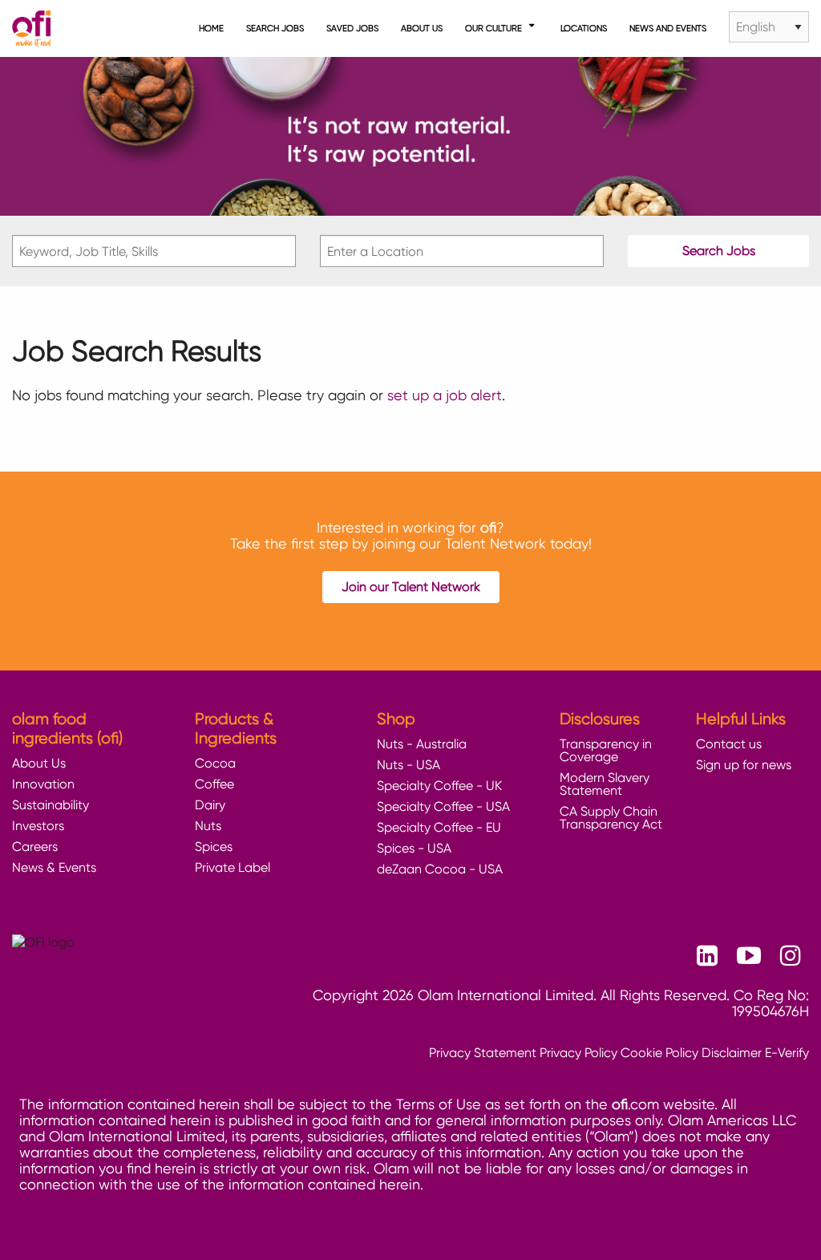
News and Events (667, 28)
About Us (422, 28)
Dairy (210, 804)
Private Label (232, 867)
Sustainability (50, 804)
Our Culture (493, 28)
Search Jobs (275, 28)
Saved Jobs (352, 28)
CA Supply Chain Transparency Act (611, 818)
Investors (38, 825)
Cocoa (215, 763)
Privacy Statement (482, 1052)
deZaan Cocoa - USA (440, 869)
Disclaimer (732, 1052)
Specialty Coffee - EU (439, 827)
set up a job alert (444, 395)
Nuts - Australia (422, 744)
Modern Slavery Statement (604, 784)
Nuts (208, 825)
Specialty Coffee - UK (439, 785)
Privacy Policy (578, 1052)
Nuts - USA (408, 764)
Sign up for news (743, 764)
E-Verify (787, 1052)
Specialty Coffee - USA (443, 806)
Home (211, 28)
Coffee (214, 784)
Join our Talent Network (411, 586)
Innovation (43, 784)
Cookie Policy (659, 1052)
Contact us (729, 744)
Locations (583, 28)
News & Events (54, 867)
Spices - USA (414, 848)
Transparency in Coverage (606, 750)
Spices (214, 846)
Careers (35, 846)
